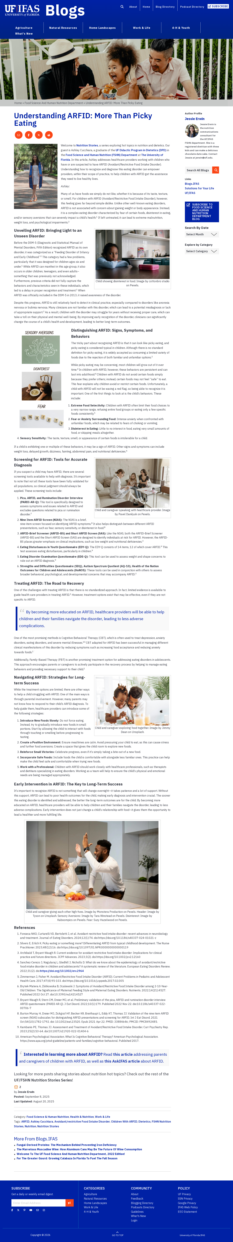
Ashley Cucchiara (42, 1121)
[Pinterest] (24, 1210)
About (133, 6)
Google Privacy (187, 1203)
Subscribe (220, 6)
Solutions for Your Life (199, 188)
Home (146, 6)
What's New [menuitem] (24, 33)
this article (123, 1054)
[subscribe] (69, 1202)
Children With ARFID (124, 1121)
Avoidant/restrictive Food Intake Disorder (82, 1121)
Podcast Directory (192, 6)
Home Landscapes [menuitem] (102, 27)
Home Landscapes (95, 1203)
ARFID (25, 1121)
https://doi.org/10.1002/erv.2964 (62, 971)
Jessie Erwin (195, 119)
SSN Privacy (185, 1198)
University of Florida (190, 1235)
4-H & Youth (91, 1211)
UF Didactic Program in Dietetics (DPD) (141, 150)
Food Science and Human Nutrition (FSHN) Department (101, 155)
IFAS (202, 1235)
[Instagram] (44, 1210)
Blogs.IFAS (192, 183)
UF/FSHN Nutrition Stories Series (43, 1080)
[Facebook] (12, 1210)
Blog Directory (165, 6)
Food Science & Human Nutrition (48, 1116)
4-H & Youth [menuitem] (181, 27)
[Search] (122, 7)
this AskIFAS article (122, 1061)
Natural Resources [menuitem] (63, 27)
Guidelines (137, 1211)
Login (134, 1220)
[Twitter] (18, 1210)
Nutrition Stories (87, 145)
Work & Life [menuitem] (141, 27)
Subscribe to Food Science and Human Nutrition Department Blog (202, 212)
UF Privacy (184, 1194)
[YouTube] (31, 1210)
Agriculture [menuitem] (24, 27)
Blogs (65, 10)
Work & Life (102, 1116)
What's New (138, 1216)
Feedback (137, 1198)
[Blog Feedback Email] (37, 1210)
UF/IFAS (190, 193)
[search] (215, 169)
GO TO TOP (117, 1235)
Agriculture (90, 1194)
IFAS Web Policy (188, 1207)
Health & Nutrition (82, 1116)
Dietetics (145, 1121)
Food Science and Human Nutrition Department (54, 103)
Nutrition (30, 1126)
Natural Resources (95, 1198)
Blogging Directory (142, 1203)
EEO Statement (187, 1211)
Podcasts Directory (142, 1207)
